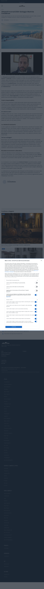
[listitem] (22, 280)
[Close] (42, 261)
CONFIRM (14, 326)
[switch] (36, 283)
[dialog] (22, 295)
